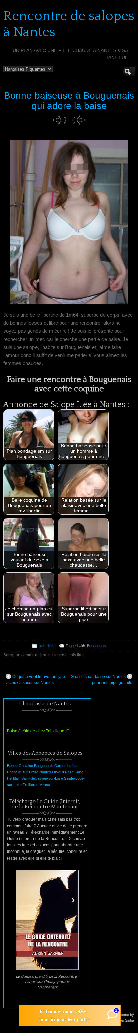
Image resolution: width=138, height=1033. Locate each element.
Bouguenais (96, 646)
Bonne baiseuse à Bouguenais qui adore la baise (69, 100)
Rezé (69, 772)
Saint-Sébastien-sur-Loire (42, 778)
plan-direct (47, 646)
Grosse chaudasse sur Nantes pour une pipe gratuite (101, 679)
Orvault (58, 772)
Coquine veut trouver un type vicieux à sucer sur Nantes (35, 679)
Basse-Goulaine (20, 766)
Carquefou (62, 766)
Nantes (45, 772)
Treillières (31, 785)
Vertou (45, 785)
